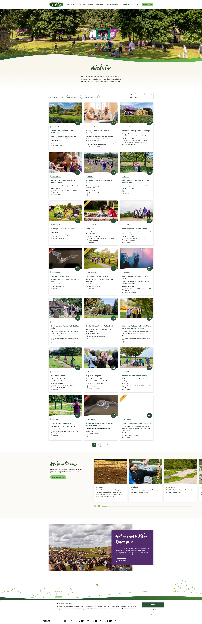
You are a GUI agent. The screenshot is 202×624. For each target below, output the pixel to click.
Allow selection (153, 609)
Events (90, 4)
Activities (99, 4)
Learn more (122, 560)
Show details (118, 621)
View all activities (58, 477)
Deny (152, 615)
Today (130, 94)
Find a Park (71, 4)
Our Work (82, 4)
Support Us (126, 4)
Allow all (152, 604)
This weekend (139, 94)
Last (112, 445)
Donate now (147, 4)
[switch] (81, 621)
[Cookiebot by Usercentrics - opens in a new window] (46, 621)
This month (149, 94)
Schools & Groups (112, 4)
